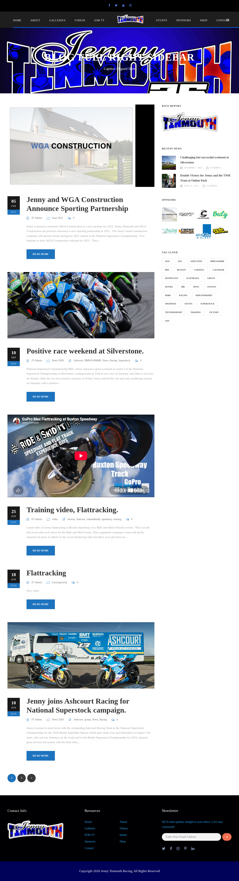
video (55, 519)
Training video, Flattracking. (72, 510)
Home (17, 20)
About (35, 20)
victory (214, 312)
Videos (80, 20)
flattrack (80, 519)
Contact (223, 20)
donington (171, 278)
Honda (169, 287)
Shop (203, 20)
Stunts (161, 20)
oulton (211, 287)
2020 (167, 261)
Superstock (124, 360)
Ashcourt (78, 360)
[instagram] (130, 5)
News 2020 (58, 360)
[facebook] (109, 5)
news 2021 (57, 218)
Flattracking (46, 573)
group (88, 719)
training (117, 519)
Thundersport (173, 312)
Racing (113, 360)
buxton (71, 519)
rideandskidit (93, 519)
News (105, 360)
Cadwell (199, 270)
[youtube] (123, 5)
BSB (167, 270)
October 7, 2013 (193, 168)
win (167, 321)
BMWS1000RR (93, 360)
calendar (218, 270)
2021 (180, 261)
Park (168, 295)
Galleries (57, 20)
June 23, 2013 (191, 186)
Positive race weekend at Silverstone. (85, 351)
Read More (41, 254)
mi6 (183, 287)
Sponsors (183, 20)
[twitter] (116, 5)
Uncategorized (59, 582)
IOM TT (99, 20)
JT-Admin (36, 218)
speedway (107, 519)
